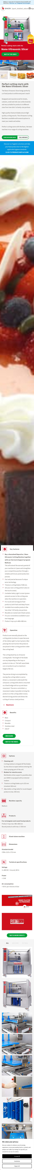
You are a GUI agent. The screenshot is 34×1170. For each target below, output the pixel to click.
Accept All (17, 1156)
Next (32, 75)
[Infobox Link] (17, 148)
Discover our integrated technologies (19, 3)
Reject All (17, 1166)
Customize (17, 1161)
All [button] (7, 943)
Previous (2, 75)
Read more (10, 705)
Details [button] (25, 943)
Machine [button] (15, 943)
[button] (17, 705)
